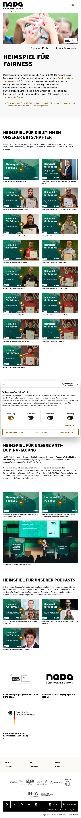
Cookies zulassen (66, 432)
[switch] (31, 418)
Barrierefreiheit (73, 815)
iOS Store (56, 804)
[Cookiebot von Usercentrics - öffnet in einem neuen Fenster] (64, 384)
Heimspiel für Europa (14, 97)
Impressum (46, 815)
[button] (21, 169)
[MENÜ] (76, 5)
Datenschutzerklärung (59, 815)
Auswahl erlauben (40, 432)
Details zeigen (69, 425)
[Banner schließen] (78, 384)
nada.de (5, 12)
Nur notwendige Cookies (15, 432)
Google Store (71, 804)
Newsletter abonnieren (67, 48)
